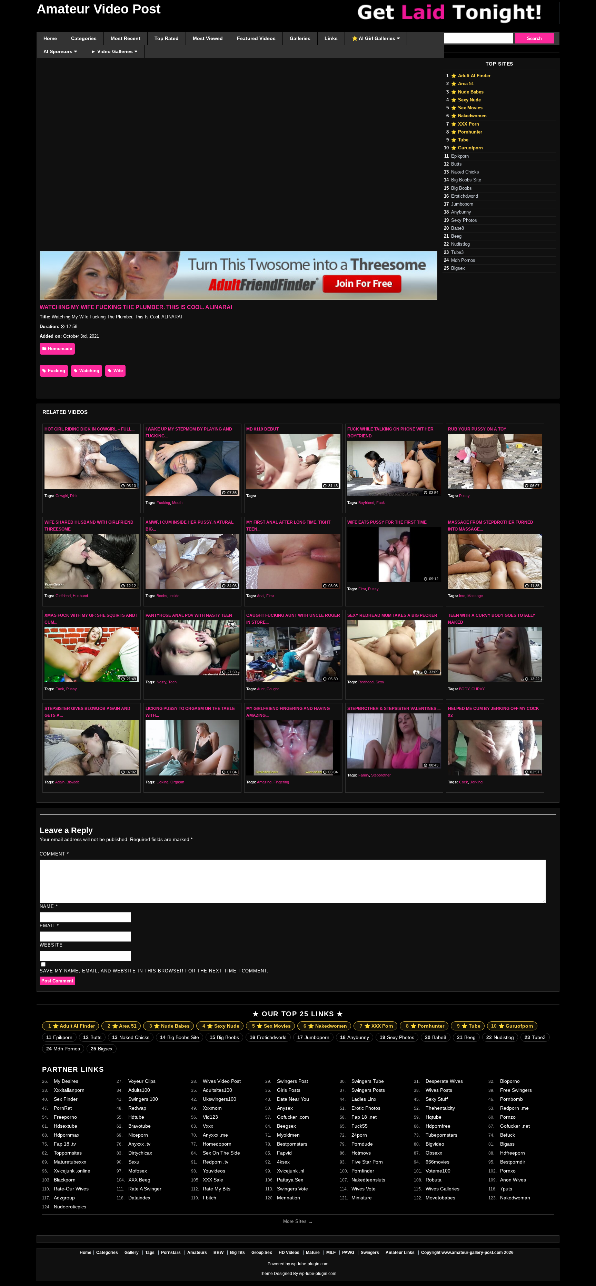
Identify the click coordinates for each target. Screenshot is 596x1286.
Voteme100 (438, 1171)
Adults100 (139, 1090)
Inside (174, 596)
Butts (456, 164)
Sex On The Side (221, 1153)
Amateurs (197, 1252)
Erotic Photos (365, 1108)
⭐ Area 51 (462, 83)
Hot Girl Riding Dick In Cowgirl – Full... (89, 429)
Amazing (264, 782)
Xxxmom (212, 1108)
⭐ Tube (459, 140)
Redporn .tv (215, 1162)
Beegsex (286, 1126)
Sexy (380, 682)
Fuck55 (359, 1126)
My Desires (66, 1081)
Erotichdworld (464, 196)
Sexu (133, 1162)
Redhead (366, 682)
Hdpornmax (66, 1135)
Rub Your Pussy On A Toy (477, 429)
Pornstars (171, 1252)
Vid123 (210, 1117)
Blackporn (65, 1180)
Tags (150, 1252)
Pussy (464, 496)
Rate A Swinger (144, 1188)
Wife (117, 370)
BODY (464, 689)
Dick (74, 496)
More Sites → (298, 1221)
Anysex (285, 1108)
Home (85, 1252)
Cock (463, 782)
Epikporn (460, 156)
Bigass (507, 1144)
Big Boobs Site (466, 180)
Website (51, 945)
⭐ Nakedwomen (469, 115)
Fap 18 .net (364, 1117)
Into (462, 596)
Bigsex (458, 268)
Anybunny (461, 212)
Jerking (476, 782)
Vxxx (208, 1126)
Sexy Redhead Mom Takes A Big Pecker (392, 615)
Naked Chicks (465, 172)
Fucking (56, 370)
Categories (107, 1252)
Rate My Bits (216, 1188)
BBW (218, 1252)
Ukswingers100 (219, 1099)
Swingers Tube (367, 1081)
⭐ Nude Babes (467, 92)
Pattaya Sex (290, 1180)
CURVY (478, 689)
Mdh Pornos (463, 260)
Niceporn (138, 1135)
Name (49, 906)
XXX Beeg (139, 1180)
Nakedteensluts (368, 1180)
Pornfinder (362, 1171)
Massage (475, 596)
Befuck (507, 1135)
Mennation (288, 1197)
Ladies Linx (363, 1099)
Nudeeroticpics (70, 1206)
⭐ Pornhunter (466, 132)
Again (59, 782)
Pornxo (508, 1171)
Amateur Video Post (99, 9)
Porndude (362, 1144)
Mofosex (137, 1171)
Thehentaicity (440, 1108)
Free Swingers (516, 1090)
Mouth (177, 503)
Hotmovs (361, 1153)
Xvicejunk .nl (290, 1171)
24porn (359, 1135)
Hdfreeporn (512, 1153)
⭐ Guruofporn (467, 148)
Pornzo (508, 1117)
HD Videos (289, 1252)
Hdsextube (65, 1126)
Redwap (137, 1108)
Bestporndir (512, 1162)
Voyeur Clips (142, 1081)
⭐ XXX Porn (465, 124)
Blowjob (73, 782)
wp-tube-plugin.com (309, 1264)
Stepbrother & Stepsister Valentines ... (393, 708)
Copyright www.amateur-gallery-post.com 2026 (467, 1252)
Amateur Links (400, 1252)
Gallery (132, 1252)
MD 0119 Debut (262, 429)
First (270, 596)
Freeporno (65, 1117)
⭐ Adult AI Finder (470, 75)
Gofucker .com (293, 1117)
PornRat (63, 1108)
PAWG (348, 1252)
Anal (260, 596)
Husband (80, 596)
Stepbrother (381, 775)
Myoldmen (288, 1135)
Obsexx (434, 1153)
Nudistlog (460, 244)
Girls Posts (288, 1090)
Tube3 (457, 252)
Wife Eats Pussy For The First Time (387, 522)
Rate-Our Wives (71, 1188)
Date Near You (293, 1099)
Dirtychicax (140, 1153)
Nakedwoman (515, 1197)
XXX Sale (213, 1180)
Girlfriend (63, 596)
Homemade (59, 348)
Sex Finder (66, 1099)
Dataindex (139, 1197)
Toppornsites (68, 1153)
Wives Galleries (442, 1188)
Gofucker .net (515, 1126)
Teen (172, 682)
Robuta (433, 1180)
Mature (313, 1252)
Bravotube (139, 1126)
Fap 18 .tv (65, 1144)
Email (49, 925)
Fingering (281, 782)
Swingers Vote (292, 1188)
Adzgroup (64, 1197)
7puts (506, 1188)
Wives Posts (439, 1090)
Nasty (161, 682)
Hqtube (433, 1117)
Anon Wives (513, 1180)
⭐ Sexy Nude (466, 100)
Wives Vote (363, 1188)
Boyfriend (366, 503)
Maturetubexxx (70, 1162)
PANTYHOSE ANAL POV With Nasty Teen (189, 615)
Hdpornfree (438, 1126)
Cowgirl (62, 496)
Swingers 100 (143, 1099)
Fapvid (284, 1153)
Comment (54, 854)
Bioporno (510, 1081)
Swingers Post (292, 1081)
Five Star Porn (367, 1162)
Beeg (456, 236)
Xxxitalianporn (69, 1090)
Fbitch (209, 1197)
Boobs (162, 596)
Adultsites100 (217, 1090)
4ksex (283, 1162)
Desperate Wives (444, 1081)
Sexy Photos (464, 220)
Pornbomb (511, 1099)
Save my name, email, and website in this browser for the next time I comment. (154, 970)
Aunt (261, 689)
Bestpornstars (292, 1144)
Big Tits (237, 1252)
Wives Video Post (222, 1081)
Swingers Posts (368, 1090)
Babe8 (457, 228)
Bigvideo (435, 1144)
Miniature (361, 1197)
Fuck (380, 503)
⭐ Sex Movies (467, 108)
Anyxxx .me (215, 1135)
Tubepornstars (441, 1135)
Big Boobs (461, 188)
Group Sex (261, 1252)
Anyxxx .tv (139, 1144)
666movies (437, 1162)
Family (363, 775)
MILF (331, 1252)
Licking (162, 782)
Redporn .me (514, 1108)
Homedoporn (217, 1144)
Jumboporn (462, 204)
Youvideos (214, 1171)
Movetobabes (440, 1197)
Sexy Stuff (437, 1099)
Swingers (370, 1252)
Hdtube (136, 1117)
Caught (273, 689)
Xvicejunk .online (72, 1171)
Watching (88, 370)
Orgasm (177, 782)
